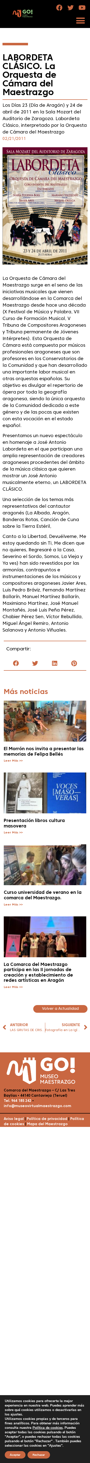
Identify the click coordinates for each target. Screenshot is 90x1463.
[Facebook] (59, 7)
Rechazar (38, 1455)
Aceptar (15, 1455)
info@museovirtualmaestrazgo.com (37, 1106)
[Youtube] (82, 7)
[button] (80, 20)
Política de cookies (47, 1427)
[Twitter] (70, 7)
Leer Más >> (13, 760)
